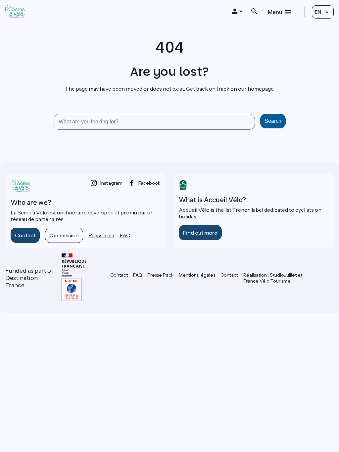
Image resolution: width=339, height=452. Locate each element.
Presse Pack (160, 275)
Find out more (200, 232)
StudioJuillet (283, 275)
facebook (149, 183)
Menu (275, 12)
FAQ (125, 235)
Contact (25, 235)
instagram (111, 183)
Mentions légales (197, 275)
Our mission (64, 235)
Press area (101, 235)
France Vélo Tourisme (267, 281)
